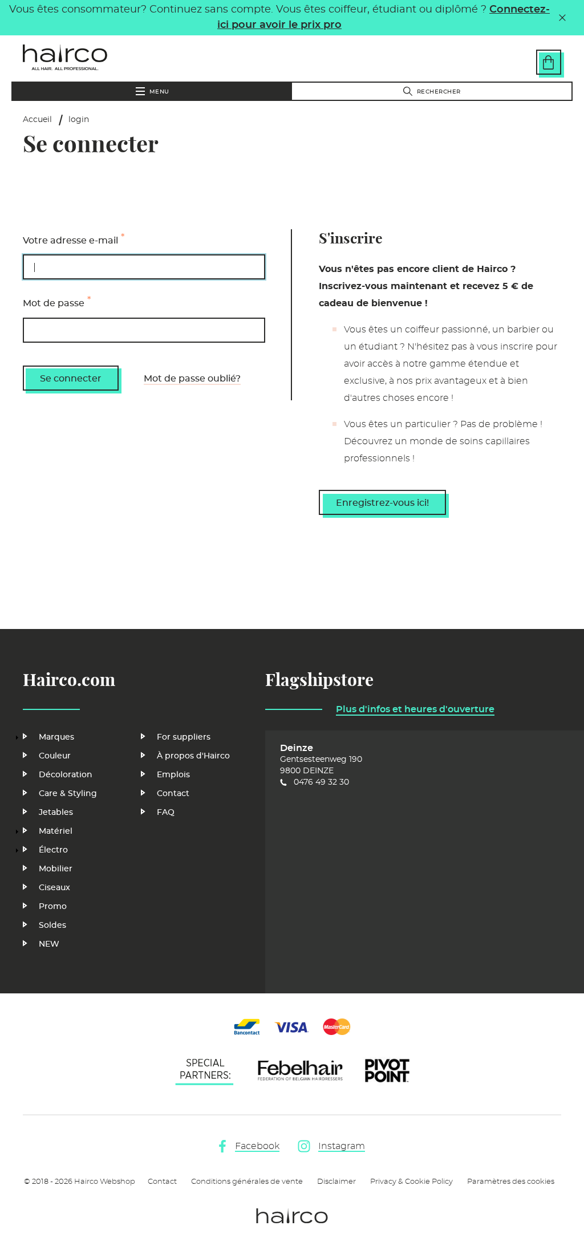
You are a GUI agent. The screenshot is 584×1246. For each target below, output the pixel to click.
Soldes (52, 926)
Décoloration (65, 775)
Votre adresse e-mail (70, 240)
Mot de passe (53, 304)
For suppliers (183, 737)
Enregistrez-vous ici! (382, 503)
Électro (53, 850)
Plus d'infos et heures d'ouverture (415, 709)
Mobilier (55, 869)
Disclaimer (336, 1182)
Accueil (37, 120)
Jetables (56, 813)
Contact (173, 794)
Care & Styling (68, 794)
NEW (49, 944)
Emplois (173, 775)
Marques (56, 737)
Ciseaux (54, 888)
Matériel (55, 831)
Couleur (55, 756)
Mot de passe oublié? (192, 378)
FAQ (166, 813)
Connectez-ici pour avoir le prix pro (383, 17)
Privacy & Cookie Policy (411, 1182)
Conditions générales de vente (247, 1182)
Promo (53, 907)
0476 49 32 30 (321, 782)
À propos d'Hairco (193, 756)
